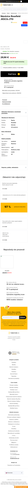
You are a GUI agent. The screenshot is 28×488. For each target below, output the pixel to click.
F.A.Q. (13, 435)
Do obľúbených (6, 104)
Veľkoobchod (13, 447)
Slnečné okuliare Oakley (14, 401)
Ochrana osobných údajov (13, 417)
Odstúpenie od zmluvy (13, 424)
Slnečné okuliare (13, 367)
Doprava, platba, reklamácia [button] (10, 167)
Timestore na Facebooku (13, 465)
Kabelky (14, 369)
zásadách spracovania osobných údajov (16, 325)
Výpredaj (13, 376)
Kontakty (13, 428)
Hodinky (14, 362)
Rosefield (7, 270)
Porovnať (4, 100)
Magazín (13, 442)
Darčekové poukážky (13, 378)
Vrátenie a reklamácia (13, 422)
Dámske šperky (14, 13)
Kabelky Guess (13, 408)
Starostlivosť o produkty (14, 433)
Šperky (8, 13)
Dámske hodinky (13, 387)
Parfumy (14, 371)
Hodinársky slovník (13, 438)
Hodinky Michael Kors (13, 392)
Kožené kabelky (14, 403)
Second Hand (13, 374)
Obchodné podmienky (13, 415)
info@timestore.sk (14, 458)
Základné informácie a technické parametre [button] (11, 112)
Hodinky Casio (13, 390)
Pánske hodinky (14, 385)
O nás (13, 426)
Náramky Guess (14, 394)
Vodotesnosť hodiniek (13, 431)
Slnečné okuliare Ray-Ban (13, 399)
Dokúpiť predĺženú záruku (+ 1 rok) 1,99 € (15, 67)
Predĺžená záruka (13, 445)
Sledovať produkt (6, 102)
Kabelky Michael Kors (13, 406)
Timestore (4, 13)
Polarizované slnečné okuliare (13, 396)
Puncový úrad (13, 440)
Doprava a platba (13, 419)
